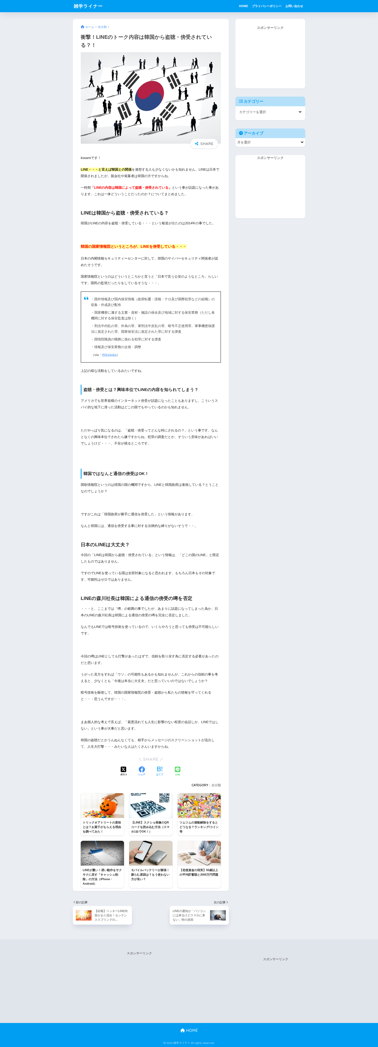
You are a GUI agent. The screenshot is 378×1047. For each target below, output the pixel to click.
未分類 (216, 785)
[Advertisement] (270, 55)
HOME (243, 6)
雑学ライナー (88, 6)
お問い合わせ (294, 6)
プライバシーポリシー (267, 6)
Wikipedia (109, 355)
